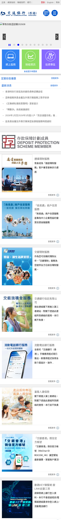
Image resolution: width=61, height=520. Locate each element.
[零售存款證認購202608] (30, 24)
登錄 (43, 2)
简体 (58, 2)
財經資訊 (30, 64)
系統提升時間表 (30, 71)
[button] (9, 45)
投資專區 (50, 64)
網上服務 (11, 64)
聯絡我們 (21, 2)
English (50, 2)
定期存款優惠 (8, 78)
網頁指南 (11, 2)
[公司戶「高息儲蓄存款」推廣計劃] (30, 35)
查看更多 (55, 78)
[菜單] (54, 13)
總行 (29, 2)
